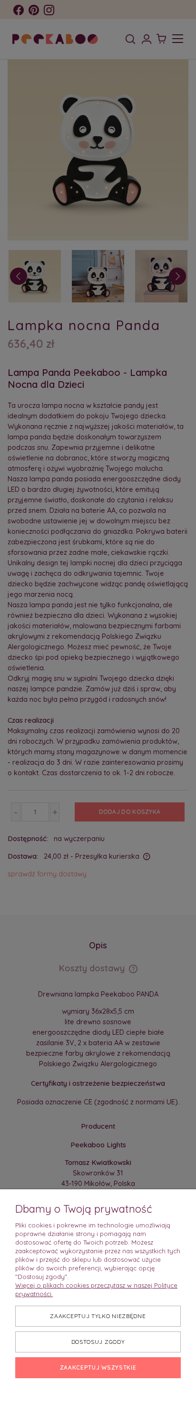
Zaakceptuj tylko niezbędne (98, 1316)
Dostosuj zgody (98, 1341)
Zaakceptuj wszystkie (98, 1367)
